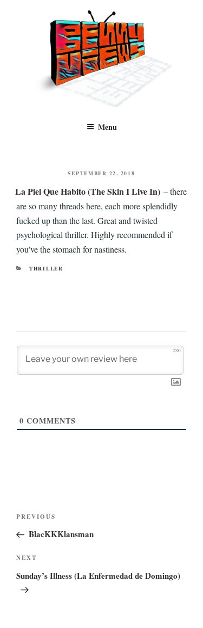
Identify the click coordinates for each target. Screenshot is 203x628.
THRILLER (46, 268)
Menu (107, 127)
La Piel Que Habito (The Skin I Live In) (87, 191)
